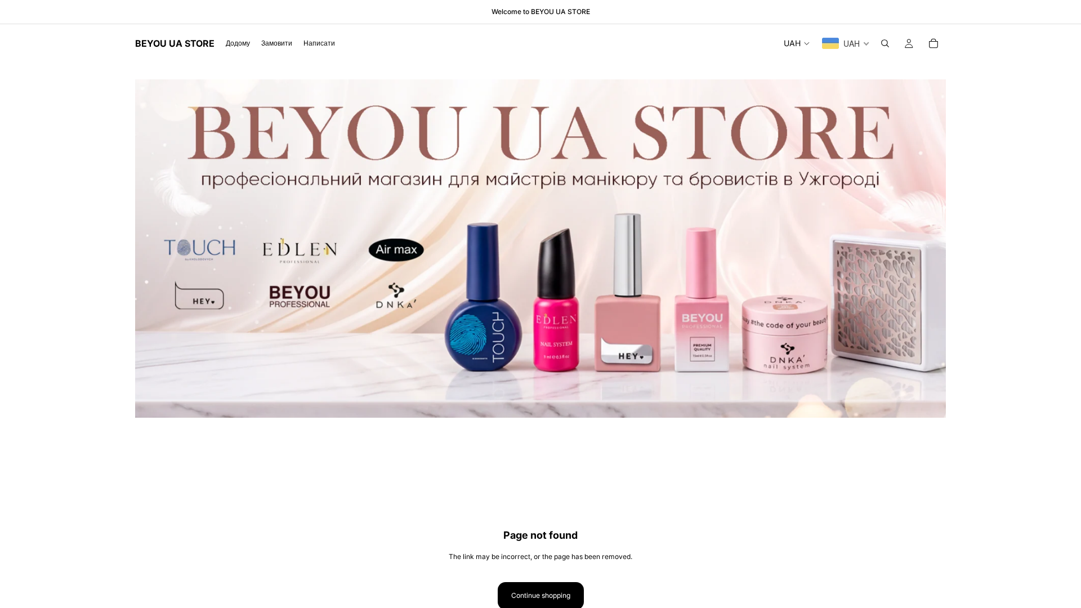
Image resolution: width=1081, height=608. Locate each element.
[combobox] (846, 43)
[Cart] (933, 43)
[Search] (885, 43)
